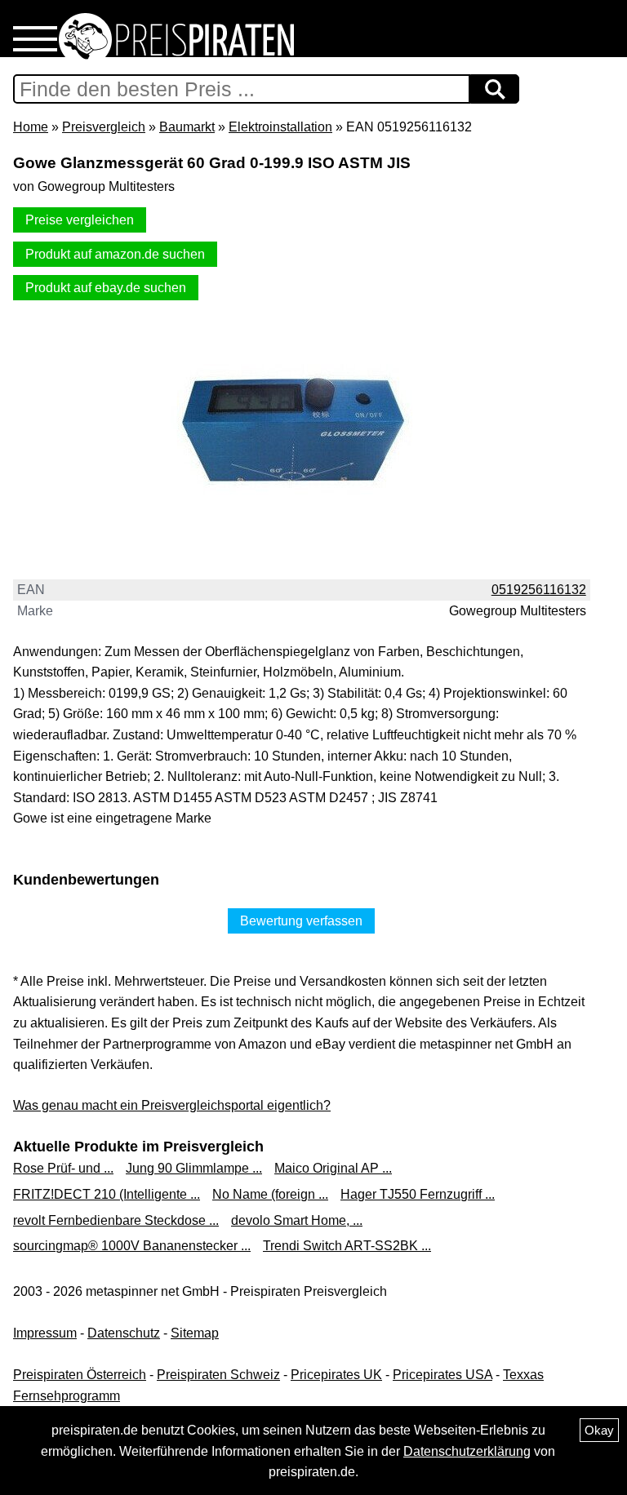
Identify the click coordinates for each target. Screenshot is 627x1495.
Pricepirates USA (442, 1375)
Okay (599, 1430)
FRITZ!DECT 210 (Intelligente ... (106, 1194)
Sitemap (195, 1333)
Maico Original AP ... (333, 1168)
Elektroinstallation (280, 127)
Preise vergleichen (79, 220)
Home (30, 127)
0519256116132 (538, 590)
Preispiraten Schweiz (218, 1375)
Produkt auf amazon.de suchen (115, 254)
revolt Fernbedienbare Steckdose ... (116, 1220)
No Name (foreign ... (270, 1194)
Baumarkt (187, 127)
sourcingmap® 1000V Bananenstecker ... (132, 1246)
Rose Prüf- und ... (63, 1168)
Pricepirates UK (336, 1375)
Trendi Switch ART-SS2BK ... (347, 1246)
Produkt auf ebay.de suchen (105, 288)
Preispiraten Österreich (79, 1375)
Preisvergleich (103, 127)
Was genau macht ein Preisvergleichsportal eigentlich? (172, 1105)
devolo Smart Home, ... (296, 1220)
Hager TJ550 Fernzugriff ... (417, 1194)
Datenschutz (123, 1333)
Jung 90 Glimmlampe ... (194, 1168)
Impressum (45, 1333)
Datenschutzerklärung (467, 1451)
